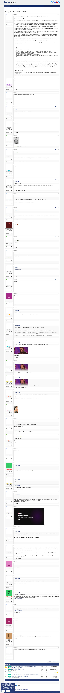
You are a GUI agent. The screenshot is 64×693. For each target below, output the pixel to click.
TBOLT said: (16, 181)
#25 (58, 418)
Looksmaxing (17, 668)
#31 (58, 506)
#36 (58, 590)
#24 (58, 404)
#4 (58, 106)
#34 (58, 561)
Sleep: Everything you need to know (17, 669)
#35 (58, 575)
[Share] (57, 14)
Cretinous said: (17, 362)
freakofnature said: (17, 238)
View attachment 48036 (18, 269)
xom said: (16, 109)
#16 (58, 279)
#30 (58, 491)
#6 (58, 135)
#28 (58, 462)
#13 (58, 236)
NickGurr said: (17, 253)
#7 (58, 149)
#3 (58, 92)
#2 (58, 78)
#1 (58, 14)
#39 (58, 633)
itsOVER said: (16, 152)
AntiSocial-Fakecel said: (18, 436)
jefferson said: (17, 421)
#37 (58, 604)
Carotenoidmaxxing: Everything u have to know (19, 676)
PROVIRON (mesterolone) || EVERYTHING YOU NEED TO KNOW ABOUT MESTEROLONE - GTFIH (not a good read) (22, 667)
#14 (58, 250)
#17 (58, 293)
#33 (58, 545)
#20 (58, 340)
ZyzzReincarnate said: (18, 428)
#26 (58, 434)
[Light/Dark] (54, 6)
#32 (58, 528)
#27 (58, 448)
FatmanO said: (17, 342)
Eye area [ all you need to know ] (16, 671)
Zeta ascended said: (17, 485)
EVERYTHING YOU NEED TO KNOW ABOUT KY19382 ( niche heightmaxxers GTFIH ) (25, 674)
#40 (58, 647)
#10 (58, 193)
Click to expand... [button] (36, 333)
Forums (7, 5)
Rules (13, 5)
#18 (58, 307)
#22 (58, 375)
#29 (58, 477)
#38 (58, 618)
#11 (58, 207)
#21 (58, 360)
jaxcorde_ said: (17, 592)
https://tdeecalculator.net (18, 598)
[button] (9, 6)
